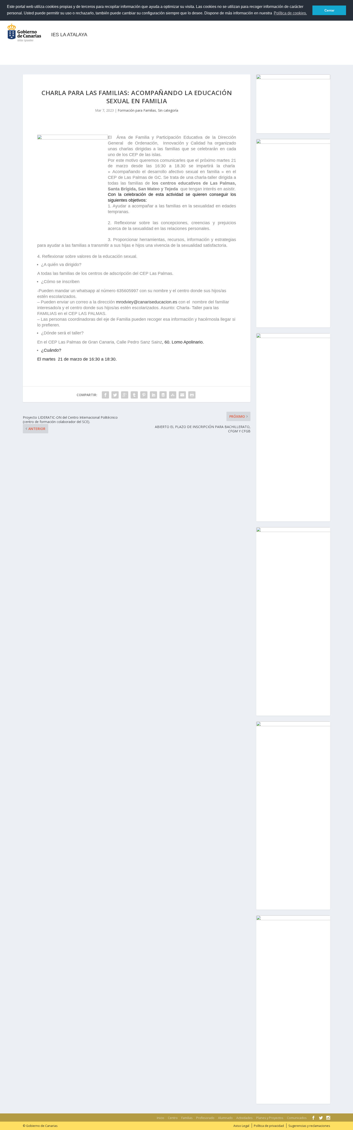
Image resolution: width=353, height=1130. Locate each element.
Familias (70, 48)
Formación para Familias (137, 110)
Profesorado (105, 48)
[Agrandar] (323, 80)
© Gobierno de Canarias (40, 1126)
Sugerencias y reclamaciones (309, 1126)
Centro (42, 48)
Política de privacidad (269, 1126)
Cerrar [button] (329, 10)
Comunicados (258, 48)
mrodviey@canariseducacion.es (146, 302)
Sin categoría (168, 110)
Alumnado (142, 48)
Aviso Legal (241, 1126)
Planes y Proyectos (211, 48)
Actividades (172, 48)
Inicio (16, 48)
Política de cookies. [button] (290, 13)
